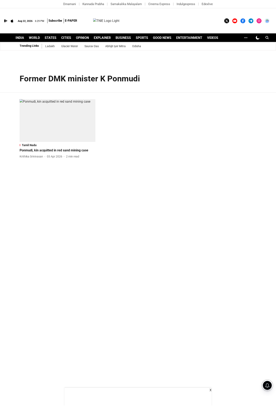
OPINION (82, 38)
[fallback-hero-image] (57, 120)
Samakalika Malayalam (126, 4)
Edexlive (207, 4)
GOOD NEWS (162, 38)
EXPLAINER (102, 38)
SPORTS (142, 38)
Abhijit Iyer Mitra (115, 46)
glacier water (69, 46)
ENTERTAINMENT (189, 38)
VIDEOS (212, 38)
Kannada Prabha (93, 4)
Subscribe (55, 20)
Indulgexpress (186, 4)
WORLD (34, 38)
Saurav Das (91, 46)
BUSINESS (123, 38)
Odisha (136, 46)
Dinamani (69, 4)
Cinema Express (159, 4)
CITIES (66, 38)
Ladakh (50, 46)
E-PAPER (71, 20)
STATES (50, 38)
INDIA (20, 38)
